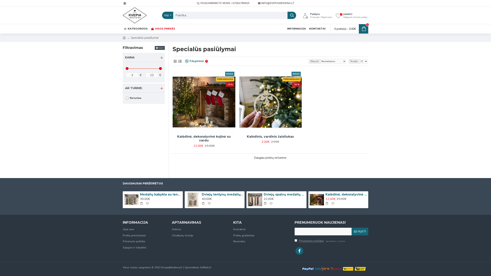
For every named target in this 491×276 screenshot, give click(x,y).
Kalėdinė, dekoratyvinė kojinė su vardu (204, 138)
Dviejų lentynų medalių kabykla (222, 194)
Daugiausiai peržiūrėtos (143, 183)
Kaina (130, 57)
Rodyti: (354, 61)
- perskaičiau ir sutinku (322, 241)
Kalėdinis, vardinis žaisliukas (270, 136)
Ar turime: (134, 88)
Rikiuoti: (315, 61)
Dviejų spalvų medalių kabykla (284, 194)
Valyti (161, 48)
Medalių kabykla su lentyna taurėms (160, 194)
